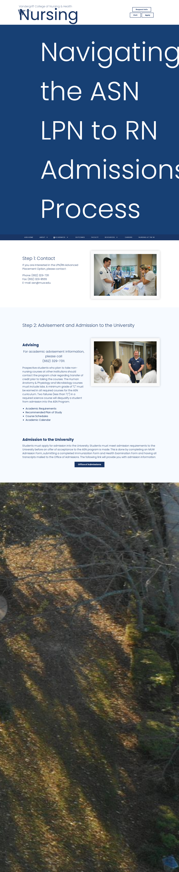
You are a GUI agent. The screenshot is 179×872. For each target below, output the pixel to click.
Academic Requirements (41, 408)
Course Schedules (37, 416)
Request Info (142, 9)
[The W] (21, 12)
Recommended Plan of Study (44, 412)
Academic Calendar (38, 420)
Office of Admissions (89, 464)
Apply (147, 15)
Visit (135, 15)
